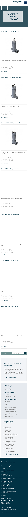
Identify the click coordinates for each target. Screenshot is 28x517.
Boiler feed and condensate (8, 470)
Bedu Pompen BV (6, 498)
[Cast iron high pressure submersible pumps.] (14, 92)
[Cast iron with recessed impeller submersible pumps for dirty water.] (14, 229)
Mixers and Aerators (9, 438)
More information (4, 71)
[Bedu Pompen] (4, 5)
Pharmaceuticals (6, 485)
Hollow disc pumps (9, 437)
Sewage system (8, 413)
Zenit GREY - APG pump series (11, 77)
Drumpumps (7, 431)
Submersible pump (9, 448)
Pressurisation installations (10, 441)
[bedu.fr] (18, 4)
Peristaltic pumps (8, 440)
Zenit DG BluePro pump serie (10, 214)
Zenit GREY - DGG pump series (11, 123)
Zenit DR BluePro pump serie (10, 169)
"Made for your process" (12, 16)
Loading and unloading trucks (8, 478)
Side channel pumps (9, 445)
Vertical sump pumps (9, 449)
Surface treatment (6, 494)
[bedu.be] (19, 4)
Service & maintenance (11, 454)
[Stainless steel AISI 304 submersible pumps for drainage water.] (14, 275)
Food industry (5, 474)
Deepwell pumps (8, 427)
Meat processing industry (10, 407)
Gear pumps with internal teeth (11, 435)
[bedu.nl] (16, 4)
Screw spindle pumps (9, 444)
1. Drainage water (9, 388)
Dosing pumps (8, 430)
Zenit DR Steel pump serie (9, 260)
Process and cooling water (10, 411)
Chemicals (7, 401)
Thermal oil (4, 495)
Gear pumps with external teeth (11, 434)
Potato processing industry (10, 409)
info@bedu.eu (4, 505)
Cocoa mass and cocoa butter (8, 472)
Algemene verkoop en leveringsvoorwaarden (10, 512)
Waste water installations (10, 451)
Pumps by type (8, 422)
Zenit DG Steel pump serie (9, 306)
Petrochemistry (5, 484)
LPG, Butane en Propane (7, 480)
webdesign (20, 513)
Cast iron (7, 394)
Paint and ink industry (7, 482)
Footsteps (26, 513)
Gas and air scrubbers (10, 403)
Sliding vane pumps (9, 447)
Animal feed (5, 468)
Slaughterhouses (9, 416)
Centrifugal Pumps (9, 426)
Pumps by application (7, 466)
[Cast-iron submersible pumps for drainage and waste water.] (14, 46)
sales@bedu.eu (18, 2)
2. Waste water (8, 389)
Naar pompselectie (11, 377)
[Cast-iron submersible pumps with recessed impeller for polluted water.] (14, 137)
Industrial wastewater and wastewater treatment (13, 405)
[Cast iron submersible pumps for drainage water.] (14, 183)
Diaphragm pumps (9, 428)
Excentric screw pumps (9, 433)
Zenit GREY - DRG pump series (11, 31)
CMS (16, 513)
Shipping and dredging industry (12, 414)
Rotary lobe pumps (9, 442)
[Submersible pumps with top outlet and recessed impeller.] (14, 321)
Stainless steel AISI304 (10, 396)
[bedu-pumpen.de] (21, 4)
